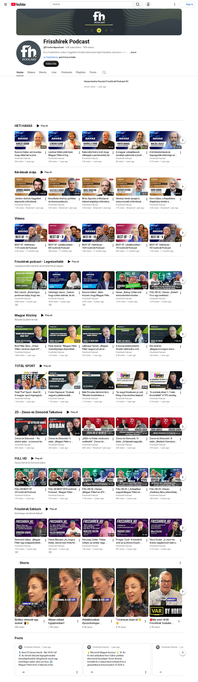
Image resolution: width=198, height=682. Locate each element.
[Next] (183, 140)
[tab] (20, 72)
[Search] (138, 4)
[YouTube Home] (18, 4)
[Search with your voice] (148, 4)
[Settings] (174, 4)
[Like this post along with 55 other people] (88, 672)
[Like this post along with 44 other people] (19, 672)
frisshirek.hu (52, 57)
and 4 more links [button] (67, 57)
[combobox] (92, 4)
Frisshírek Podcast (23, 159)
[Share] (63, 672)
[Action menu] (77, 672)
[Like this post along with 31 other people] (157, 672)
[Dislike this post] (28, 672)
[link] (48, 660)
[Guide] (5, 4)
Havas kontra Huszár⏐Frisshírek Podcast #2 (106, 81)
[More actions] (46, 153)
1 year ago (46, 647)
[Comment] (71, 672)
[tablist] (99, 72)
